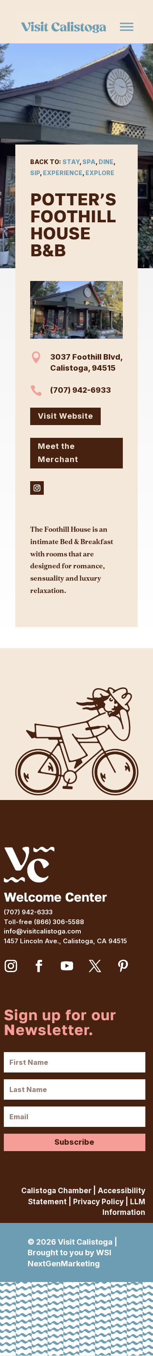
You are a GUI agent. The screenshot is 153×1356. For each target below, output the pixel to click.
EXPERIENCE (62, 172)
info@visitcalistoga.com (42, 931)
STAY (70, 161)
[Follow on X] (95, 966)
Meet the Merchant (58, 453)
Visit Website (65, 415)
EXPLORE (99, 172)
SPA (89, 161)
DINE (106, 161)
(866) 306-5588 (59, 922)
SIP (35, 172)
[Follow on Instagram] (37, 488)
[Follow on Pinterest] (123, 966)
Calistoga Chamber (56, 1190)
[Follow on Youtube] (67, 966)
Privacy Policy (98, 1201)
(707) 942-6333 (28, 912)
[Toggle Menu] (126, 27)
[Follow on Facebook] (39, 966)
